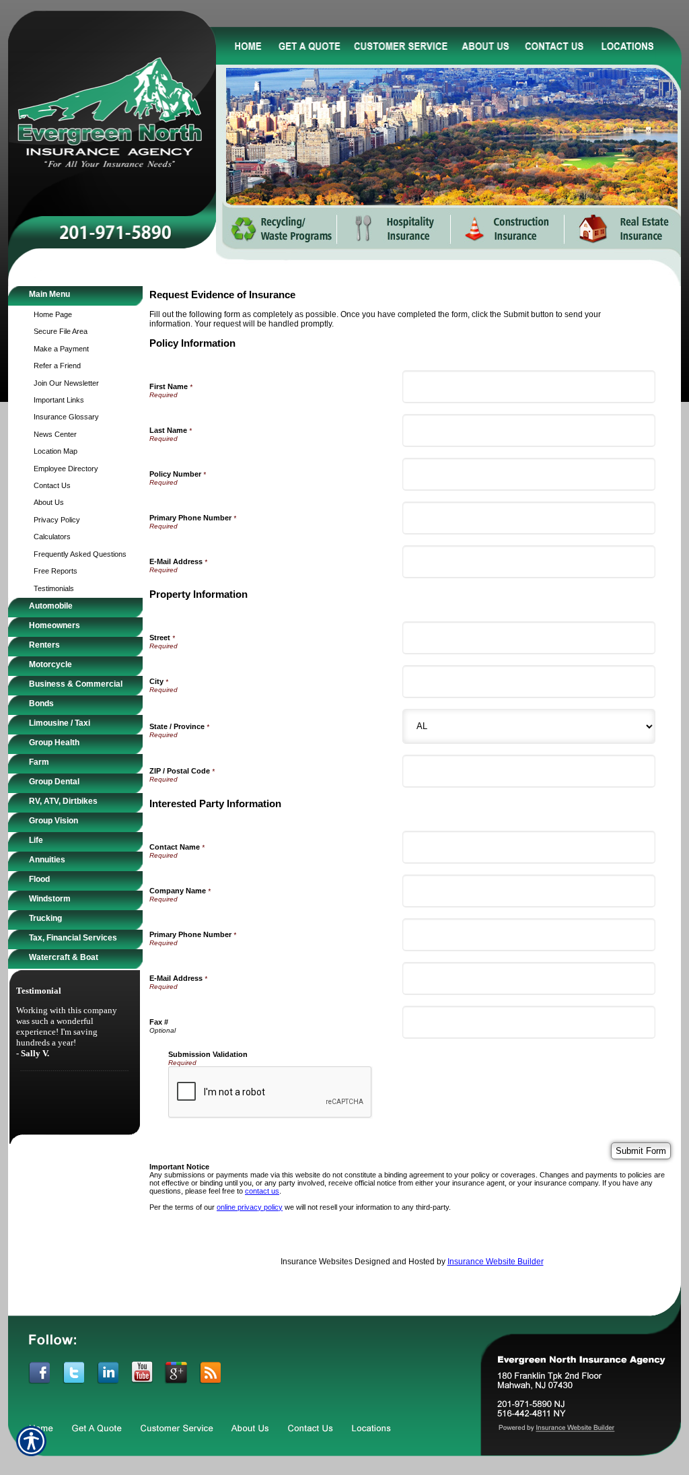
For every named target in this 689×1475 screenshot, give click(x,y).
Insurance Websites (317, 1261)
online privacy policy (250, 1207)
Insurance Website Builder (495, 1261)
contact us (262, 1191)
